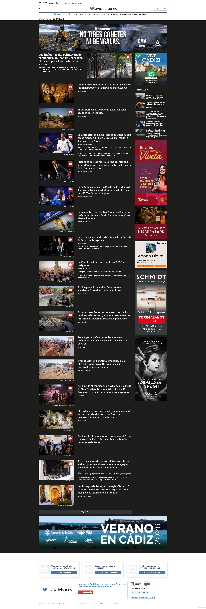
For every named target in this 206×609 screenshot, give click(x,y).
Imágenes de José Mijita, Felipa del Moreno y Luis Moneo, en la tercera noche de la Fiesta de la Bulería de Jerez (104, 148)
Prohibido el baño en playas (149, 14)
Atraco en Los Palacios (84, 14)
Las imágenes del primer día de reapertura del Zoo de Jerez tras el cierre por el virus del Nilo (61, 58)
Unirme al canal (64, 572)
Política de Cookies (92, 604)
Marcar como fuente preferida (143, 597)
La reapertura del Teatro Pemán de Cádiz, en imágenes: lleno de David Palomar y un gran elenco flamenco (104, 215)
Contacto (73, 604)
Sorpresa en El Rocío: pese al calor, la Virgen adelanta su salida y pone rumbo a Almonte (104, 277)
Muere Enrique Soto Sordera (127, 14)
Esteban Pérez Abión (85, 144)
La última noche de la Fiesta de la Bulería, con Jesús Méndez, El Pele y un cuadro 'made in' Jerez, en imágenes (104, 138)
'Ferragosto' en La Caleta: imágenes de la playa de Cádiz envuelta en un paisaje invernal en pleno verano (102, 364)
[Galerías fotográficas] (103, 9)
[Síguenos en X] (132, 592)
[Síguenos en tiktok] (140, 592)
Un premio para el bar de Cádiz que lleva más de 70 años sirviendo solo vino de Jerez (155, 105)
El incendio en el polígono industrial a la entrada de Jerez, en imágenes (104, 474)
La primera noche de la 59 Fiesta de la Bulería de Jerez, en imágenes (104, 239)
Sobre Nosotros (64, 604)
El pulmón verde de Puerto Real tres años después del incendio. (102, 111)
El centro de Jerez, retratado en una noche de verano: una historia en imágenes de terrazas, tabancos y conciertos (104, 414)
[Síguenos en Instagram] (136, 592)
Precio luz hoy (69, 14)
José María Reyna (84, 221)
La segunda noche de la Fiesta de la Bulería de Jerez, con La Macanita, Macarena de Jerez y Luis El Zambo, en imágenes (104, 154)
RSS (101, 604)
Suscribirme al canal (108, 572)
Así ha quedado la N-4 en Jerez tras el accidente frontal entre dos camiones (100, 289)
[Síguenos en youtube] (143, 592)
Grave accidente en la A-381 (104, 14)
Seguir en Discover (76, 3)
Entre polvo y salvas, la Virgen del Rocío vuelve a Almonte (99, 272)
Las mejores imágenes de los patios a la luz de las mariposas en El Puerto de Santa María (104, 86)
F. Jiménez (81, 395)
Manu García (43, 64)
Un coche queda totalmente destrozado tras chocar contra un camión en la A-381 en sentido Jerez (156, 96)
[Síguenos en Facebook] (147, 592)
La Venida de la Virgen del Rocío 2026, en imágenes (102, 264)
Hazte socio (87, 592)
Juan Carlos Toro (84, 496)
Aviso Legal (81, 604)
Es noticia (57, 14)
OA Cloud (117, 604)
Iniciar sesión (160, 9)
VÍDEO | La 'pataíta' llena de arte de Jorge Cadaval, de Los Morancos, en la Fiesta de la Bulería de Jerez (105, 248)
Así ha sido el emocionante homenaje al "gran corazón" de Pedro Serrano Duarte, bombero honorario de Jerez (105, 439)
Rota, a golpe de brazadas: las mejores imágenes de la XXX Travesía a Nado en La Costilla (102, 340)
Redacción (81, 347)
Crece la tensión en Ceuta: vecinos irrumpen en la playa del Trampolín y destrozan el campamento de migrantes (156, 115)
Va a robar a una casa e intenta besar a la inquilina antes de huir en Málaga (155, 123)
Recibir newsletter (152, 572)
